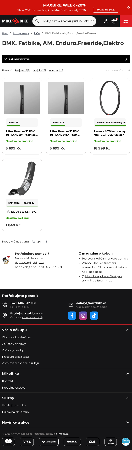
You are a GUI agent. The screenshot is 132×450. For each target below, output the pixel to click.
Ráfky (37, 33)
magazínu (90, 253)
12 (33, 241)
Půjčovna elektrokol (15, 412)
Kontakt (7, 381)
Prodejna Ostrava (13, 387)
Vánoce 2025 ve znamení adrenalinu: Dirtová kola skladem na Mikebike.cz (104, 267)
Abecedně (56, 70)
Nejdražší (39, 70)
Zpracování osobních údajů (20, 363)
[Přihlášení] (106, 20)
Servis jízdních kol (14, 405)
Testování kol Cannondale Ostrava (105, 258)
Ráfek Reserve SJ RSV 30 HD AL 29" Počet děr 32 (21, 135)
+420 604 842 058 (49, 267)
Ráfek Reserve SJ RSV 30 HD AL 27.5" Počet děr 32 (64, 135)
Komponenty (21, 33)
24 (39, 241)
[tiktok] (94, 315)
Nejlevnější (22, 70)
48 (45, 241)
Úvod (5, 33)
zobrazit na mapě (32, 317)
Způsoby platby (13, 350)
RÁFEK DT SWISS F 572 (21, 211)
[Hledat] (37, 21)
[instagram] (83, 315)
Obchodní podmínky (16, 337)
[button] (128, 7)
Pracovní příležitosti (15, 356)
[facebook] (72, 315)
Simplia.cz (62, 433)
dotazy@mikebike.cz (29, 262)
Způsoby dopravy (14, 343)
